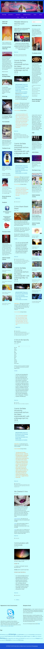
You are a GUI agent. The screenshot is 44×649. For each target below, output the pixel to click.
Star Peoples (23, 261)
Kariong (40, 14)
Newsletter (23, 638)
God (21, 403)
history (31, 636)
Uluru (19, 640)
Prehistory (16, 54)
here (8, 118)
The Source (16, 137)
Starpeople (22, 55)
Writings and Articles (27, 14)
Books (35, 14)
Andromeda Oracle (26, 634)
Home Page (4, 14)
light (27, 135)
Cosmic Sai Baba (8, 636)
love (7, 638)
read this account (4, 626)
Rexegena (20, 136)
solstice (1, 640)
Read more (16, 52)
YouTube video (24, 96)
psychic (26, 638)
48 (16, 599)
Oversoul (23, 335)
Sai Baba (23, 403)
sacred (41, 638)
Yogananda (27, 403)
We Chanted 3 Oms (21, 491)
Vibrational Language (22, 263)
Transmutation (16, 263)
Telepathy (27, 136)
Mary (12, 638)
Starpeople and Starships (23, 54)
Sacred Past (10, 14)
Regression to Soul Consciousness (31, 638)
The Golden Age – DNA (19, 262)
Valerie (26, 55)
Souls (25, 335)
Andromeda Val (17, 133)
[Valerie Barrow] (22, 6)
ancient (17, 634)
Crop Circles (13, 636)
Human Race (28, 485)
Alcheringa (17, 55)
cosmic (16, 403)
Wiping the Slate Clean (36, 93)
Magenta (10, 638)
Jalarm (33, 636)
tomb (17, 640)
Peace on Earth (16, 136)
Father (21, 334)
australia (36, 634)
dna (16, 636)
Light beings (26, 334)
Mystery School (18, 638)
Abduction (17, 484)
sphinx (3, 640)
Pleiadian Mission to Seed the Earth (21, 23)
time (18, 486)
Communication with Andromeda (21, 544)
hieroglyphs (28, 636)
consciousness (16, 135)
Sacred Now (18, 14)
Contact (22, 17)
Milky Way (17, 335)
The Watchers (25, 262)
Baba (38, 634)
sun (11, 640)
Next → (18, 599)
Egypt (20, 636)
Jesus (23, 334)
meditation (14, 638)
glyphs (25, 636)
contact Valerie (10, 626)
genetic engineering (22, 485)
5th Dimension (2, 634)
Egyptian (22, 636)
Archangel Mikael (32, 634)
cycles (19, 403)
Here (8, 251)
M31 (15, 335)
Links (18, 17)
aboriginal (16, 134)
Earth (20, 55)
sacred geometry (18, 261)
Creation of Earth (21, 135)
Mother (20, 335)
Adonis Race (21, 484)
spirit (5, 640)
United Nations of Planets (22, 137)
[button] (14, 14)
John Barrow (39, 636)
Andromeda (24, 134)
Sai (42, 638)
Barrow (40, 634)
